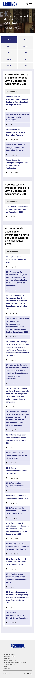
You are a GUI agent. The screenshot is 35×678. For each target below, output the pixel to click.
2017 (25, 66)
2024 (9, 46)
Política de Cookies (9, 656)
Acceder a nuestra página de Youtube (28, 674)
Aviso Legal (7, 658)
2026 (9, 40)
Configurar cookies (9, 654)
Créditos (6, 666)
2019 (25, 59)
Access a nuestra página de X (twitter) (25, 674)
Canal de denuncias (9, 664)
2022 (9, 53)
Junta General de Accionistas (13, 28)
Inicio (5, 26)
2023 (25, 46)
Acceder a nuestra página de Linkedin (31, 674)
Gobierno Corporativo (11, 27)
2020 (9, 59)
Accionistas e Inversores (14, 26)
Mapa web (7, 668)
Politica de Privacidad (10, 660)
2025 (25, 40)
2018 (9, 66)
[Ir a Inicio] (10, 4)
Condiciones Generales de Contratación (15, 662)
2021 (25, 53)
